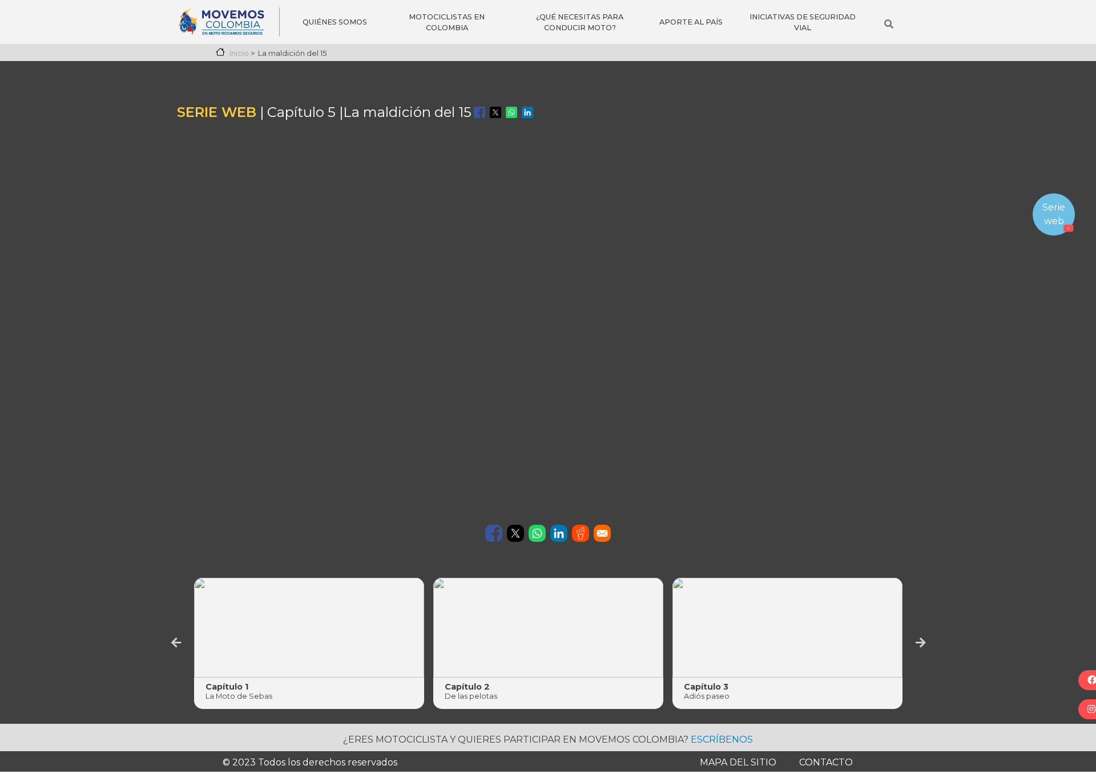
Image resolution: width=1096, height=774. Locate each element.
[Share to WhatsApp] (511, 112)
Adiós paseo (707, 696)
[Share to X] (495, 112)
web (1054, 221)
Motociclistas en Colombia (447, 22)
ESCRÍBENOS (722, 739)
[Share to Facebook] (479, 112)
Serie (1052, 207)
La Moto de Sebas (239, 696)
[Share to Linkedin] (527, 112)
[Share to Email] (602, 533)
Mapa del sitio (738, 762)
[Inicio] (228, 22)
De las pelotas (471, 696)
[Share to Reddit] (580, 533)
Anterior (176, 643)
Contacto (826, 762)
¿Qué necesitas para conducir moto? (579, 22)
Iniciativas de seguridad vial (803, 22)
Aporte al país (691, 22)
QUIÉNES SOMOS (335, 22)
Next (921, 643)
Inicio (239, 53)
